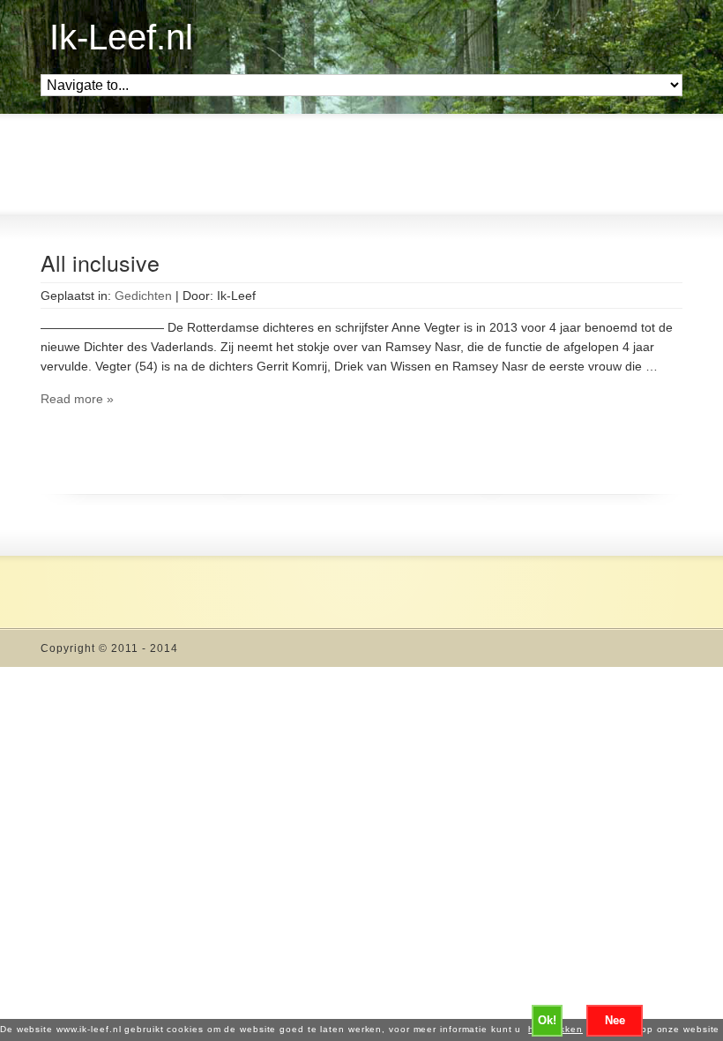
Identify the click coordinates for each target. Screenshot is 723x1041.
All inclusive (100, 262)
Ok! (547, 1020)
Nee (615, 1020)
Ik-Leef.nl (121, 37)
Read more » (77, 399)
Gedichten (143, 295)
